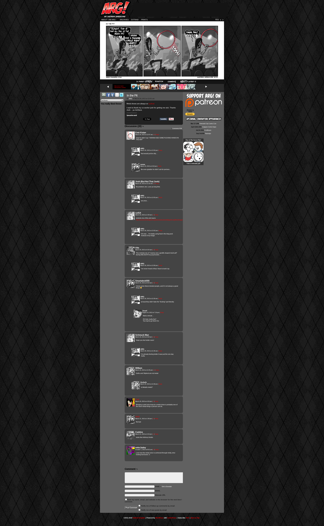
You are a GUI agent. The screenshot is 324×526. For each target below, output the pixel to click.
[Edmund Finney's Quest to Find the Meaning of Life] (188, 147)
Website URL (160, 495)
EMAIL (157, 491)
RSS (217, 20)
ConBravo (207, 130)
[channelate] (198, 147)
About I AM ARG (109, 20)
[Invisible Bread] (198, 157)
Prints (144, 20)
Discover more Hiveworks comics (120, 86)
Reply (157, 134)
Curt (137, 399)
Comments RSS (177, 128)
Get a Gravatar (167, 486)
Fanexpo (208, 133)
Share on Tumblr (163, 119)
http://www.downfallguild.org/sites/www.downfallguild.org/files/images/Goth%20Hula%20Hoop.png (169, 220)
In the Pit (132, 95)
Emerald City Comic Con (207, 124)
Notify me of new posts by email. (154, 510)
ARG (130, 99)
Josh (137, 417)
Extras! (135, 20)
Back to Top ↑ (195, 518)
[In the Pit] (162, 78)
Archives (124, 20)
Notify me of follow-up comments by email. (158, 506)
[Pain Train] (188, 157)
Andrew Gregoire (139, 518)
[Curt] (131, 406)
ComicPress (171, 518)
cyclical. (152, 104)
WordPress (159, 518)
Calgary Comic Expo (209, 127)
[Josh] (131, 423)
